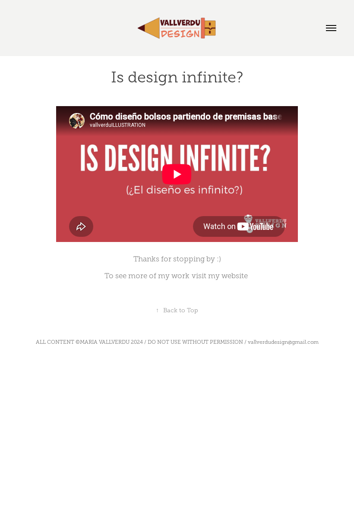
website (234, 276)
